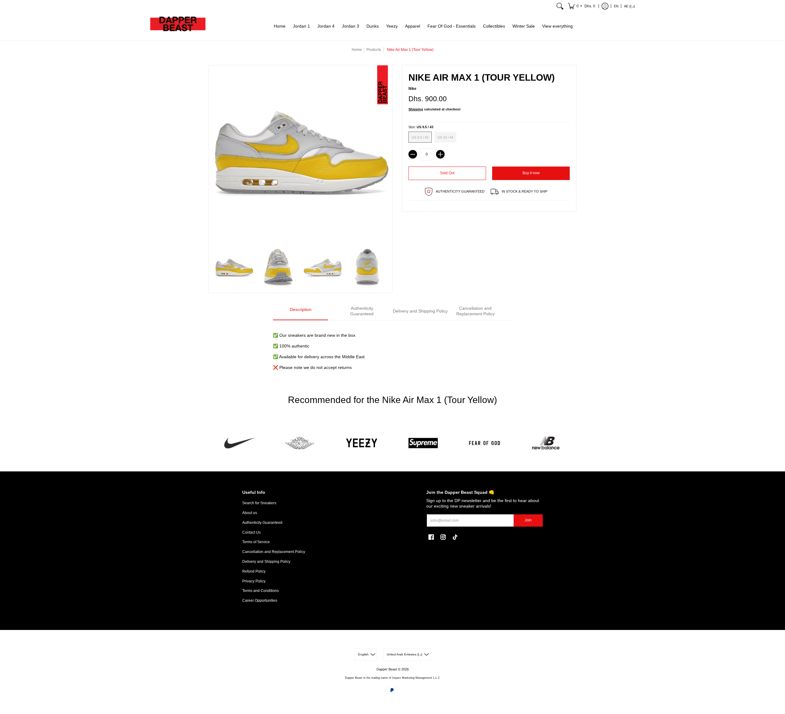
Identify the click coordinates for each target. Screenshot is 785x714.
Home (357, 50)
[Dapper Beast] (177, 26)
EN (616, 6)
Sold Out (447, 173)
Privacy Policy (254, 581)
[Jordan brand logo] (300, 443)
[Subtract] (412, 154)
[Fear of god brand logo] (484, 443)
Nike (412, 88)
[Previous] (280, 311)
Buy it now (531, 173)
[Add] (440, 154)
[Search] (560, 6)
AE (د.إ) (629, 6)
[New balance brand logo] (545, 443)
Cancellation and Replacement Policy (273, 552)
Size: (420, 127)
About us (249, 513)
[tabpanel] (392, 348)
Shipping (415, 109)
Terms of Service (256, 542)
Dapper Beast (387, 669)
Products (373, 50)
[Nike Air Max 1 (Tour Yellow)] (234, 268)
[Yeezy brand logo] (361, 443)
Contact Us (251, 532)
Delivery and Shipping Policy (266, 561)
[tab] (300, 311)
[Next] (505, 311)
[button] (582, 6)
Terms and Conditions (260, 591)
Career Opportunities (259, 600)
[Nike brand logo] (239, 443)
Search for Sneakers (259, 503)
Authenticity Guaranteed (262, 522)
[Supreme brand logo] (423, 443)
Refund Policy (254, 571)
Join (528, 520)
